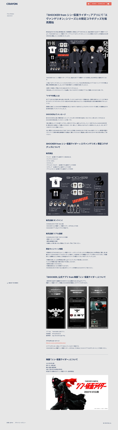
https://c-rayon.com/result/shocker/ (56, 343)
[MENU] (89, 3)
